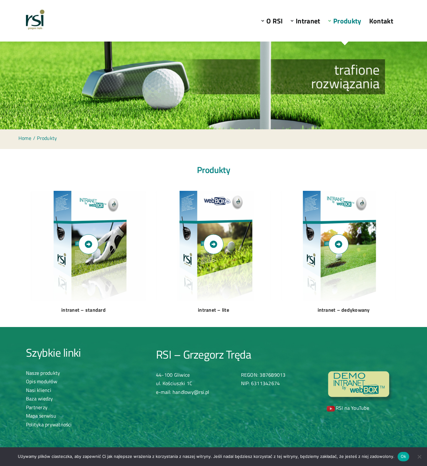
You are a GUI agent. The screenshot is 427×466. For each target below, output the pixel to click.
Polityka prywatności (49, 424)
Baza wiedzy (39, 398)
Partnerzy (37, 407)
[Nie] (419, 457)
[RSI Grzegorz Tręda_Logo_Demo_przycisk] (360, 373)
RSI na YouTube (352, 408)
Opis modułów (41, 381)
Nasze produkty (43, 373)
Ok (403, 456)
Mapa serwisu (41, 415)
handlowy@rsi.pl (191, 392)
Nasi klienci (38, 390)
